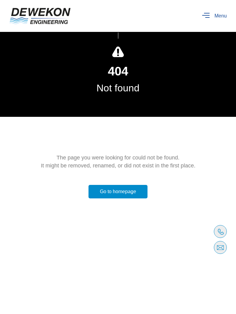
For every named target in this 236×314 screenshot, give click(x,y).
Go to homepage (118, 191)
